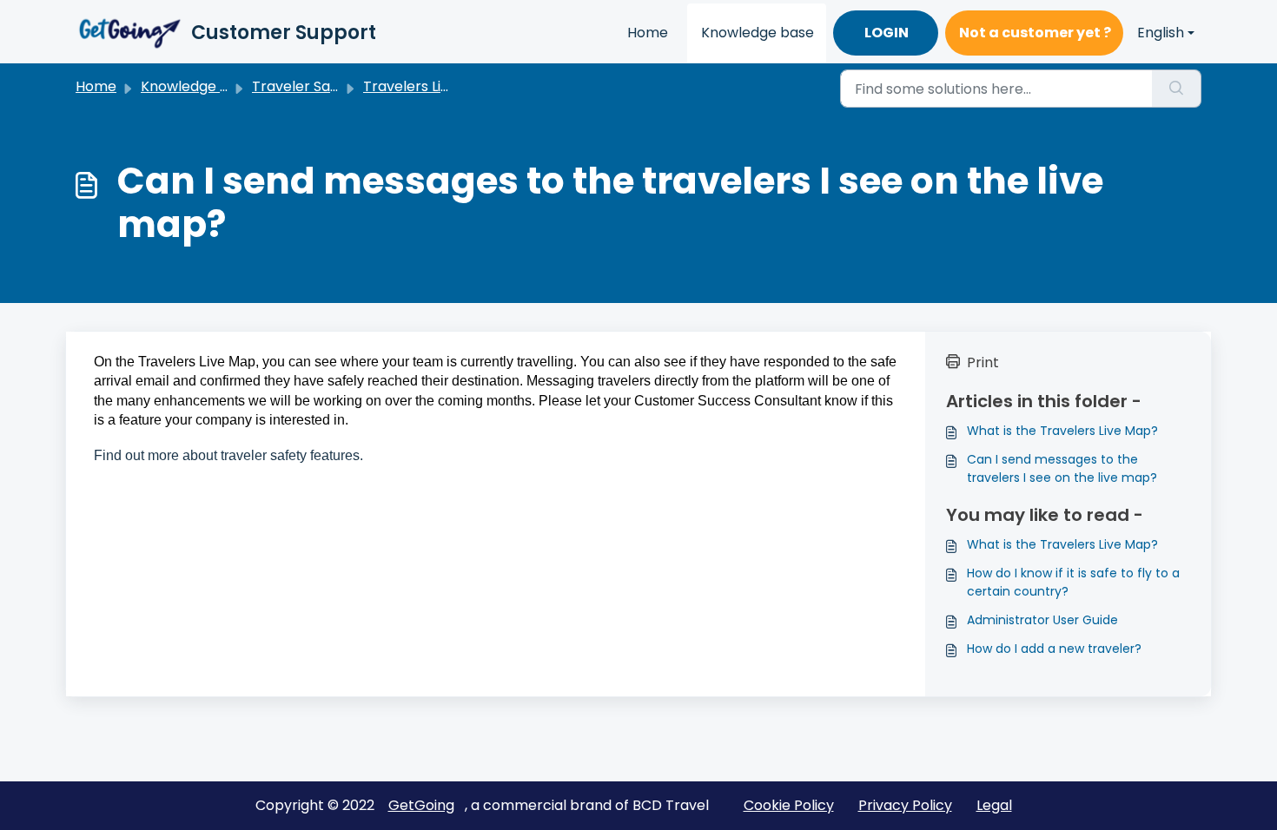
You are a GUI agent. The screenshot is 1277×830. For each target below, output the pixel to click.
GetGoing (421, 805)
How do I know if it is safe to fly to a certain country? (1073, 582)
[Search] (1176, 88)
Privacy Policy (905, 805)
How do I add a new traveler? (1054, 648)
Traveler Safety (305, 86)
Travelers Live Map (427, 86)
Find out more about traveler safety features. (228, 455)
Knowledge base (757, 33)
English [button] (1160, 33)
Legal (994, 805)
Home (647, 33)
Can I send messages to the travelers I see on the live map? (1062, 468)
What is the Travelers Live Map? (1062, 430)
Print (983, 362)
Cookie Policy (789, 805)
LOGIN (886, 33)
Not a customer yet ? (1035, 33)
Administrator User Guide (1042, 620)
